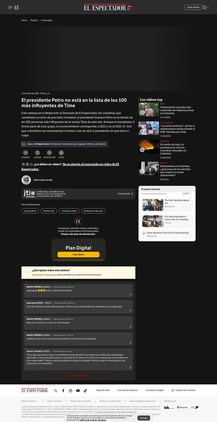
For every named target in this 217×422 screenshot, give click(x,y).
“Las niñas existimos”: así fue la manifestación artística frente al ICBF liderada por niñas (177, 129)
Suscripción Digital (155, 390)
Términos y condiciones (110, 401)
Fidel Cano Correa (43, 180)
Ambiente (164, 141)
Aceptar (144, 418)
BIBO (162, 104)
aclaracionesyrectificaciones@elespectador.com (117, 412)
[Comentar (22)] (49, 153)
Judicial (163, 163)
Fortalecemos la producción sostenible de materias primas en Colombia (177, 110)
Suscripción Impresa (128, 390)
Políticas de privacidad (80, 401)
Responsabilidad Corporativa (142, 401)
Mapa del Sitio (103, 390)
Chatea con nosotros (185, 390)
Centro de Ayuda (54, 401)
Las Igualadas (166, 122)
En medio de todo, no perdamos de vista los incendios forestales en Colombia (173, 149)
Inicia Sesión (193, 7)
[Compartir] (25, 153)
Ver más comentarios (78, 375)
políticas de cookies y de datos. (93, 420)
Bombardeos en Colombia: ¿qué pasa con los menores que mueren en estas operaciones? (175, 171)
